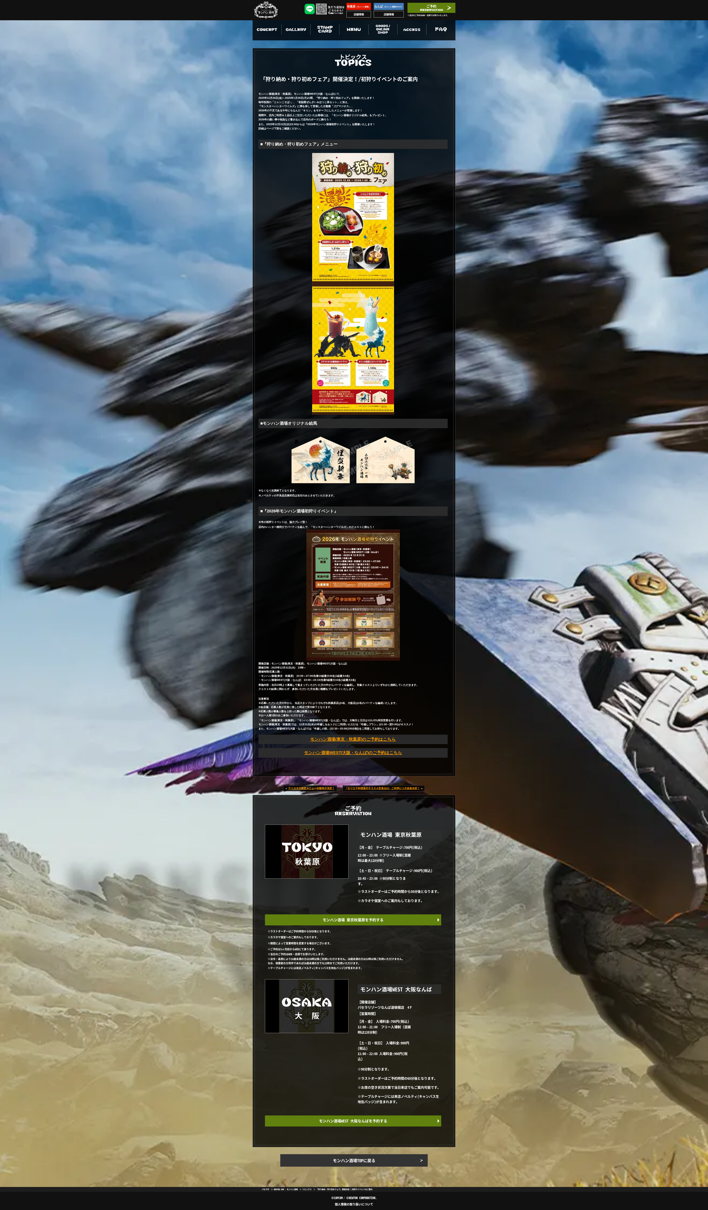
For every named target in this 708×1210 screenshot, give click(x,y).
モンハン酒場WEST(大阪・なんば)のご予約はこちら (353, 752)
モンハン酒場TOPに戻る (354, 1160)
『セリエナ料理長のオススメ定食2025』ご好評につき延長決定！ (382, 788)
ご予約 (431, 6)
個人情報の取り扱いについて (354, 1204)
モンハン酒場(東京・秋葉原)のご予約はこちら (353, 739)
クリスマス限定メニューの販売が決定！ (311, 788)
